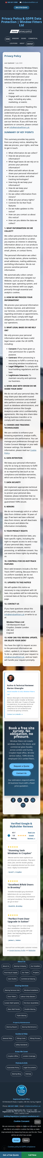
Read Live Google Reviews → (31, 835)
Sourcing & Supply (10, 973)
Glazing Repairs (11, 1027)
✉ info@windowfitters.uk (29, 2)
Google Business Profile (17, 950)
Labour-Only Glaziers (27, 996)
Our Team (25, 973)
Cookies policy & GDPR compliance (21, 1147)
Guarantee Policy (13, 1068)
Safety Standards (21, 1045)
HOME (8, 39)
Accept (16, 1140)
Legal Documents (29, 1068)
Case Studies (12, 979)
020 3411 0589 (13, 1106)
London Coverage (29, 1056)
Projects (36, 973)
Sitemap (28, 1074)
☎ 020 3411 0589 (11, 2)
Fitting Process (35, 1038)
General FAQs (7, 1038)
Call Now (32, 1155)
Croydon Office (13, 1056)
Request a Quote (21, 766)
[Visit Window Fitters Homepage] (21, 1095)
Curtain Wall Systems (11, 1003)
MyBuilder (32, 950)
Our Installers (35, 966)
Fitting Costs (21, 1038)
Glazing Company (20, 966)
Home (14, 31)
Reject (26, 1140)
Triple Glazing (21, 1015)
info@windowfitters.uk (19, 127)
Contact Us (21, 773)
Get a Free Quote (21, 7)
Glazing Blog (16, 1074)
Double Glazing (29, 1009)
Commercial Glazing (28, 979)
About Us (6, 966)
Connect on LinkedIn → (15, 714)
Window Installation (31, 990)
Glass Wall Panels (14, 1009)
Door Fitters (12, 996)
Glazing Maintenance (29, 1027)
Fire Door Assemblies (31, 1003)
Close (37, 1122)
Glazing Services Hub (12, 990)
